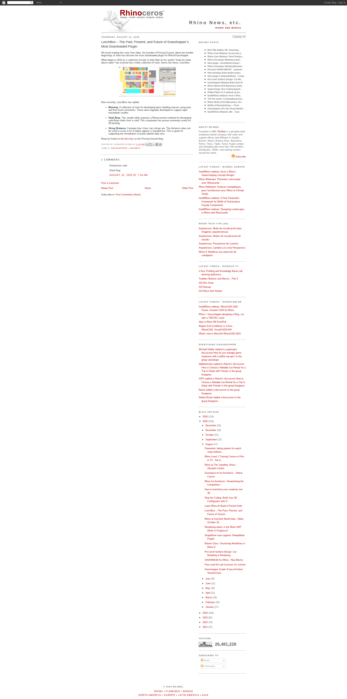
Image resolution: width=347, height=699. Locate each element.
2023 (205, 617)
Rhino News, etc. (215, 22)
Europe (169, 695)
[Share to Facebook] (157, 144)
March (209, 597)
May (208, 588)
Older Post (187, 188)
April (208, 592)
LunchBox (134, 148)
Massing (113, 107)
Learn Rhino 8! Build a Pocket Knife (223, 506)
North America (149, 695)
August (209, 444)
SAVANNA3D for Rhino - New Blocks (224, 560)
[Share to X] (153, 144)
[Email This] (147, 144)
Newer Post (107, 188)
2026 (205, 416)
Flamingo (173, 691)
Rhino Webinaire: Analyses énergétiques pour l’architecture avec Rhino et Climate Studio (221, 190)
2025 (205, 421)
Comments (209, 666)
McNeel (222, 131)
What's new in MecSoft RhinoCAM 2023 (220, 333)
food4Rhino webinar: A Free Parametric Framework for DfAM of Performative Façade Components (219, 201)
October (210, 434)
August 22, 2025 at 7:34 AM (128, 175)
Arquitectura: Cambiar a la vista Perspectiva (222, 247)
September (211, 439)
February (210, 602)
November (211, 430)
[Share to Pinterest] (160, 144)
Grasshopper (119, 148)
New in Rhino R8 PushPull (212, 321)
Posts (206, 660)
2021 (205, 627)
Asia (205, 695)
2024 (205, 613)
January (210, 607)
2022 (205, 622)
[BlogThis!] (150, 144)
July (208, 578)
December (211, 425)
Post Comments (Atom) (128, 194)
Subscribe (240, 156)
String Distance (117, 128)
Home (148, 188)
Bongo (188, 691)
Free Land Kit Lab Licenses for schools (225, 564)
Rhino (158, 691)
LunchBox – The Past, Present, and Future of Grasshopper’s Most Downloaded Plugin (145, 44)
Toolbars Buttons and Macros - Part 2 (218, 278)
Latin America (188, 695)
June (208, 583)
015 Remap (205, 287)
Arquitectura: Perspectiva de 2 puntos (218, 243)
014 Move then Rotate (210, 291)
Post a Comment (110, 183)
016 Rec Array (206, 282)
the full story (127, 138)
